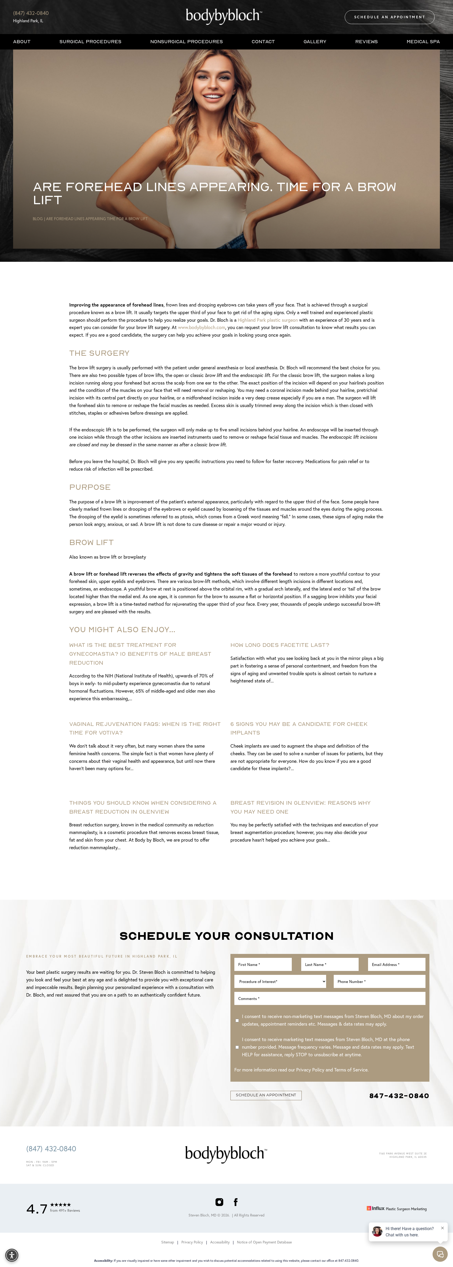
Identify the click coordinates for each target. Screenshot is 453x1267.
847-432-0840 (399, 1095)
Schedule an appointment (266, 1095)
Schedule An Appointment (389, 17)
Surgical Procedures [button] (90, 41)
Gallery (315, 41)
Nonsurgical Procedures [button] (186, 41)
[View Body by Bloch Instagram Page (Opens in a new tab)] (219, 1203)
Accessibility (220, 1242)
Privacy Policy (310, 1070)
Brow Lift (91, 542)
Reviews (366, 41)
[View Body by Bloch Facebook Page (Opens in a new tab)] (236, 1203)
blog (38, 218)
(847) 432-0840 (31, 13)
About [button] (22, 41)
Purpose (90, 487)
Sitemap (167, 1242)
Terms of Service (351, 1070)
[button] (11, 1255)
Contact (263, 41)
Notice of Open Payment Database (264, 1242)
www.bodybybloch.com (201, 327)
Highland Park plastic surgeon (268, 320)
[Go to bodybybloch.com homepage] (224, 17)
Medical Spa (423, 41)
